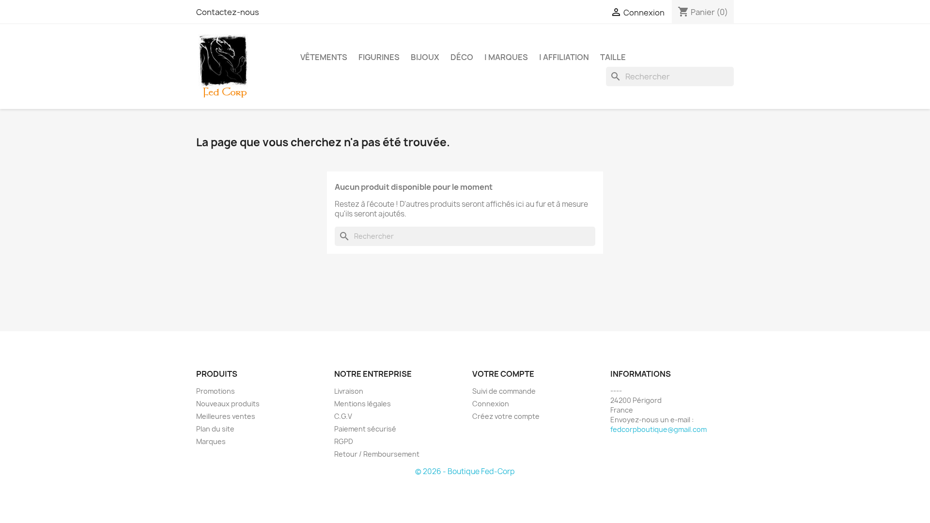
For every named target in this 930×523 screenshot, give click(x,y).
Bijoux (425, 57)
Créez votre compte (506, 416)
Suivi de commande (504, 391)
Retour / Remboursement (376, 454)
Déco (461, 57)
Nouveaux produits (228, 403)
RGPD (343, 441)
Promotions (215, 391)
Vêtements (323, 57)
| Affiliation (564, 57)
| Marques (506, 57)
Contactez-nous (227, 12)
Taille (613, 57)
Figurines (379, 57)
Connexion (490, 403)
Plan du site (215, 428)
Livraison (348, 391)
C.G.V (343, 416)
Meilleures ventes (225, 416)
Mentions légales (362, 403)
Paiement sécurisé (365, 428)
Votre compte (503, 374)
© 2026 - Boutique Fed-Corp (465, 471)
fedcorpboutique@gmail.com (658, 429)
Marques (211, 441)
